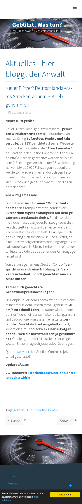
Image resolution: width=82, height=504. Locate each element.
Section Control (47, 410)
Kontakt (11, 476)
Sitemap (11, 483)
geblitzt (18, 410)
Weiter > (65, 420)
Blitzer (30, 410)
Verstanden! (65, 494)
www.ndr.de (25, 351)
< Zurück (14, 420)
